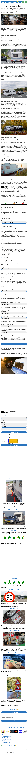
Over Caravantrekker (6, 743)
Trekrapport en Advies (6, 742)
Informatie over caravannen (7, 736)
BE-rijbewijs (5, 257)
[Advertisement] (14, 391)
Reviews (14, 541)
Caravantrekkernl (14, 709)
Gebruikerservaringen (6, 740)
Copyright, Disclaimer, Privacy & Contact (10, 747)
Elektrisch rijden (5, 737)
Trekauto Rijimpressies (6, 739)
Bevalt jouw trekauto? (14, 509)
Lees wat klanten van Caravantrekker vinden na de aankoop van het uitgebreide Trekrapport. (13, 533)
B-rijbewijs (5, 255)
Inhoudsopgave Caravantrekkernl (9, 745)
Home (3, 734)
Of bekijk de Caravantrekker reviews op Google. (11, 543)
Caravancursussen (14, 479)
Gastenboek (14, 530)
